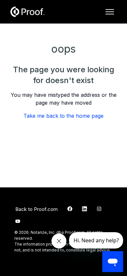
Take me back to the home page (63, 115)
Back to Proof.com (36, 209)
